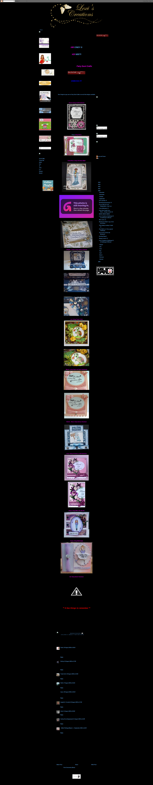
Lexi (98, 158)
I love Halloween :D (103, 208)
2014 (99, 182)
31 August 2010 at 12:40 (79, 719)
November (102, 194)
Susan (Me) (42, 158)
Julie (40, 167)
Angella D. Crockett (65, 702)
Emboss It (71, 634)
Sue (40, 164)
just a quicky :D (103, 200)
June (100, 248)
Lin (40, 169)
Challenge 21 (64, 634)
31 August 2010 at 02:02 (69, 711)
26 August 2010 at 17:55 (70, 661)
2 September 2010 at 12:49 (80, 728)
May (100, 250)
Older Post (93, 764)
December (102, 192)
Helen (40, 162)
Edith (61, 683)
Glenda (41, 171)
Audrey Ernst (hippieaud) (66, 719)
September (102, 198)
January (101, 259)
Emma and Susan (101, 156)
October (101, 196)
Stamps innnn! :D (103, 238)
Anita (61, 711)
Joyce (61, 692)
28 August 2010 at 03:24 (69, 692)
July (100, 246)
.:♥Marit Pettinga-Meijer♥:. (66, 728)
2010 (99, 190)
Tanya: (73, 134)
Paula (61, 647)
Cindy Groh (63, 674)
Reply (61, 657)
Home (41, 29)
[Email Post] (82, 633)
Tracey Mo (41, 160)
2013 (99, 184)
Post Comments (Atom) (69, 767)
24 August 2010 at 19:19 (69, 647)
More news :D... (103, 219)
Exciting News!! (103, 236)
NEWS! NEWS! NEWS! (104, 214)
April (100, 253)
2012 (99, 186)
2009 (99, 261)
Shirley (62, 661)
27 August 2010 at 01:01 (69, 683)
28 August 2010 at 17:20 (76, 702)
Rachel (40, 173)
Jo (39, 165)
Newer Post (59, 764)
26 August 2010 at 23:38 (72, 674)
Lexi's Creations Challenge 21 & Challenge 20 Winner (75, 35)
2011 (99, 188)
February (101, 257)
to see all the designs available (87, 94)
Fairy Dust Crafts (75, 94)
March (101, 255)
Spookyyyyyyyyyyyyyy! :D (105, 202)
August (101, 244)
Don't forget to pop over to (64, 94)
